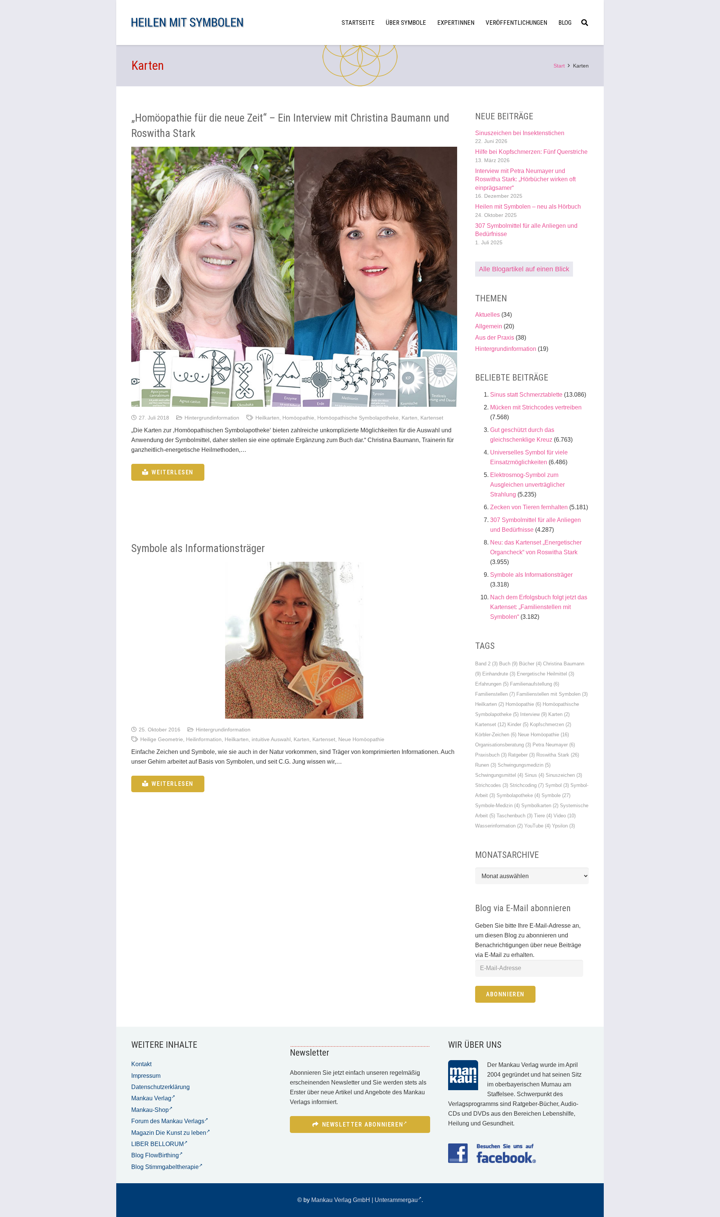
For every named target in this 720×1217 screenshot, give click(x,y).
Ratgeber (521, 755)
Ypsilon (563, 826)
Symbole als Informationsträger (198, 548)
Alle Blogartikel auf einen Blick (524, 269)
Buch (508, 663)
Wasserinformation (499, 826)
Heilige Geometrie (161, 739)
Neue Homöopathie (361, 739)
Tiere (543, 815)
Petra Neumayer (553, 745)
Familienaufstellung (534, 684)
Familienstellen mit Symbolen (552, 694)
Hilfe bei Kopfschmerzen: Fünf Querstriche (531, 152)
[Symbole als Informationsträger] (294, 640)
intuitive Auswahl (271, 739)
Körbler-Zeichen (495, 734)
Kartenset (431, 418)
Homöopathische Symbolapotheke (358, 418)
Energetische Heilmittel (545, 674)
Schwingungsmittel (499, 775)
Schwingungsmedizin (524, 765)
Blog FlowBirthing (155, 1155)
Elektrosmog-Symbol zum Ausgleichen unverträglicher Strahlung (527, 485)
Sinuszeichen (564, 775)
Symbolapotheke (518, 795)
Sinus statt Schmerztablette (526, 394)
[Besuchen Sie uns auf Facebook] (492, 1153)
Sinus (534, 775)
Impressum (145, 1076)
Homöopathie (298, 418)
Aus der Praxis (494, 337)
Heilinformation (204, 739)
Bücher (530, 663)
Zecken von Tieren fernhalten (529, 507)
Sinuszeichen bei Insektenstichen (519, 133)
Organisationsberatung (503, 745)
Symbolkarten (539, 805)
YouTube (537, 826)
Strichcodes (491, 785)
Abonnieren (505, 994)
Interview (533, 714)
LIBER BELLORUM (157, 1144)
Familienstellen (495, 694)
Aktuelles (487, 314)
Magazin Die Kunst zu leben (168, 1133)
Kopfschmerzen (550, 724)
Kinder (517, 724)
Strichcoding (527, 785)
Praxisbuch (491, 755)
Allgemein (488, 326)
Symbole (556, 795)
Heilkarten (267, 418)
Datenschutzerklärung (160, 1087)
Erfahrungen (491, 684)
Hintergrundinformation (211, 418)
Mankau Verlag (151, 1098)
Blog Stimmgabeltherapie (165, 1167)
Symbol (557, 785)
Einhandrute (498, 674)
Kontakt (141, 1064)
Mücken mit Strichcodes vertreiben (536, 407)
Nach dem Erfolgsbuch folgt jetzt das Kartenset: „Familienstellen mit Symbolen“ (538, 607)
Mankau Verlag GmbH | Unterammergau (364, 1200)
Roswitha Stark (557, 755)
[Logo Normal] (187, 23)
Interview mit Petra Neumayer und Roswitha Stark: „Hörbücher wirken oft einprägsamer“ (525, 179)
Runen (485, 765)
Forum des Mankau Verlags (167, 1121)
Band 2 (486, 663)
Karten (409, 418)
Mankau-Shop (150, 1110)
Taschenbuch (514, 815)
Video (565, 815)
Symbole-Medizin (497, 805)
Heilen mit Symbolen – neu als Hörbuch (528, 206)
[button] (584, 22)
